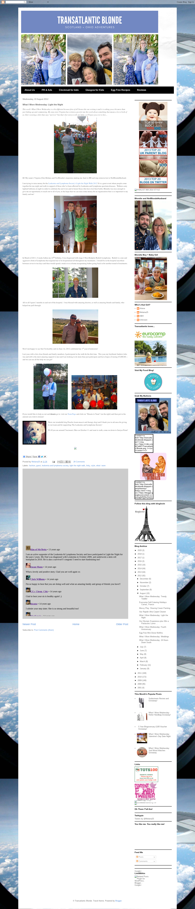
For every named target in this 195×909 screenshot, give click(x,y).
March (143, 661)
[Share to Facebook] (66, 461)
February (144, 665)
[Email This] (58, 461)
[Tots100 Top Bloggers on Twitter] (153, 188)
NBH (142, 316)
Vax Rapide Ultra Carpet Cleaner (152, 612)
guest (38, 465)
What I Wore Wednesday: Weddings (154, 637)
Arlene (142, 308)
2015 (140, 565)
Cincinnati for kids (69, 90)
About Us (30, 90)
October (143, 586)
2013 (140, 572)
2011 (140, 673)
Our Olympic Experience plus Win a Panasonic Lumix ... (154, 622)
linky (88, 465)
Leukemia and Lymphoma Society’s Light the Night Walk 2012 (72, 183)
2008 (140, 684)
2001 (140, 688)
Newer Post (29, 624)
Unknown (143, 320)
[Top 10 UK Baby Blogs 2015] (153, 130)
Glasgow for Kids (95, 90)
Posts (140, 857)
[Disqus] (75, 506)
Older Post (122, 624)
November (144, 582)
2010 (140, 677)
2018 (140, 554)
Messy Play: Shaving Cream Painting (154, 608)
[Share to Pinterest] (69, 461)
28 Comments (79, 462)
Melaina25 (144, 312)
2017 (140, 558)
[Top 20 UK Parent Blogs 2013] (153, 159)
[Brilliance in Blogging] (147, 190)
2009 (140, 680)
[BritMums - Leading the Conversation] (146, 802)
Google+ (138, 871)
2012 (140, 576)
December (144, 579)
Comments (143, 861)
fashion (32, 465)
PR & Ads (47, 90)
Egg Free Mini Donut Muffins (151, 633)
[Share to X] (64, 461)
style (93, 465)
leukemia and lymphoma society (55, 465)
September (144, 590)
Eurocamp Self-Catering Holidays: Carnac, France (153, 603)
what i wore (100, 465)
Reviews (141, 90)
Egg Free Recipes (120, 90)
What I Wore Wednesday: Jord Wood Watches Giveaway (159, 750)
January (143, 668)
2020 (140, 550)
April (142, 658)
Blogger (118, 901)
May (142, 654)
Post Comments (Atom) (44, 630)
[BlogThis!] (61, 461)
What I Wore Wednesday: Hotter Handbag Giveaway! (160, 714)
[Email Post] (53, 462)
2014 (140, 568)
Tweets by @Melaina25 (144, 819)
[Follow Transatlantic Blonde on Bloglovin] (145, 541)
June (142, 650)
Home (76, 624)
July (142, 647)
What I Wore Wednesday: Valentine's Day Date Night (160, 735)
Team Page (72, 414)
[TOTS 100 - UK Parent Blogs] (146, 781)
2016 (140, 561)
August (143, 593)
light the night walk (77, 465)
